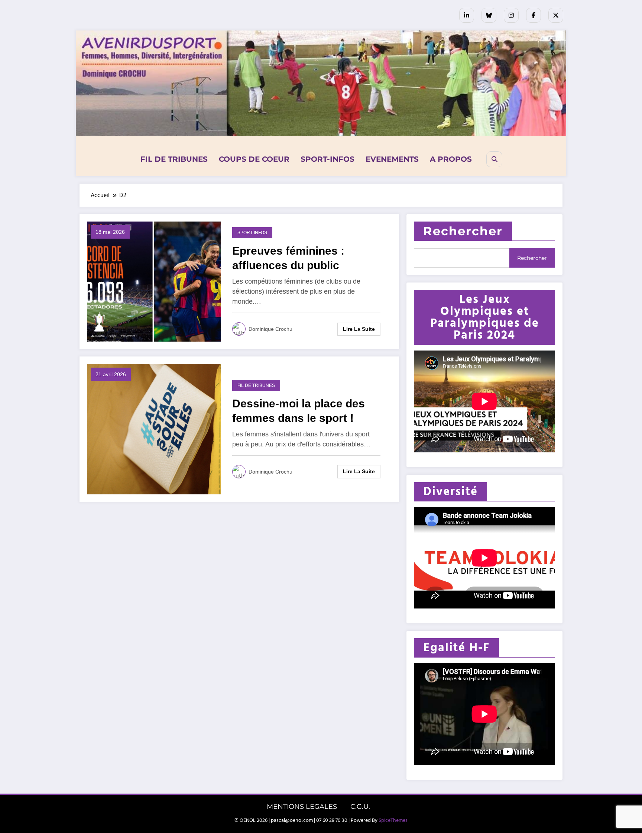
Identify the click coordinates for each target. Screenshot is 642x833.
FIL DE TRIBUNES (174, 159)
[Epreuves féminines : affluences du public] (154, 281)
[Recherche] (494, 159)
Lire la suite (359, 329)
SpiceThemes (393, 820)
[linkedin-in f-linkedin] (466, 15)
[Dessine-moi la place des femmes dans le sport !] (154, 429)
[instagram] (511, 15)
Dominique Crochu (270, 329)
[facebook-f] (533, 15)
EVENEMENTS (392, 159)
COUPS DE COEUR (254, 159)
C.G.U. (360, 807)
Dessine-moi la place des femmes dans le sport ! (298, 410)
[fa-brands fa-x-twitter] (555, 15)
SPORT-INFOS (327, 159)
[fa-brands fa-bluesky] (489, 15)
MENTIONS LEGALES (302, 807)
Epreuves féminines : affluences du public (288, 258)
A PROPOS (451, 159)
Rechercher (463, 231)
